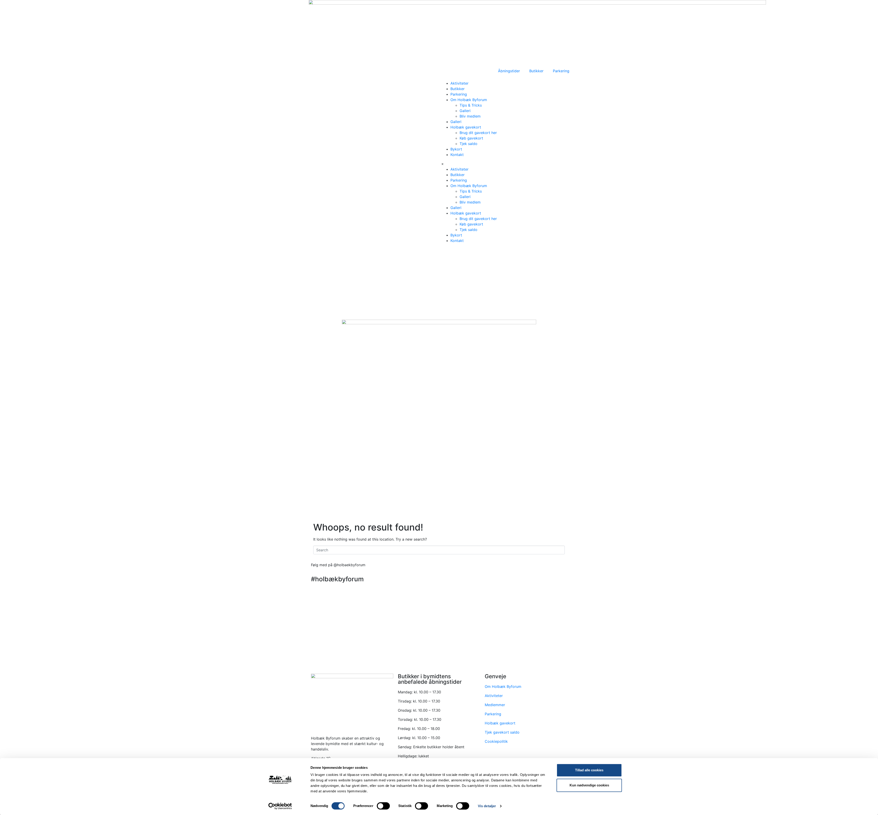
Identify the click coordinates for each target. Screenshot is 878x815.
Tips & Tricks (471, 105)
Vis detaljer (487, 806)
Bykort (456, 149)
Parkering (458, 94)
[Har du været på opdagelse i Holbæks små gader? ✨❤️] (264, 603)
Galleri (465, 110)
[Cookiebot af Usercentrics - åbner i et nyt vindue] (280, 806)
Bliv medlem (470, 116)
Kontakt (457, 154)
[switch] (383, 806)
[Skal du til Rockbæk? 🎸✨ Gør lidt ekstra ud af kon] (613, 600)
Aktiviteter (459, 83)
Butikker (457, 88)
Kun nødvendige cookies (589, 785)
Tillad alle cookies (589, 770)
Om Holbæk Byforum (468, 99)
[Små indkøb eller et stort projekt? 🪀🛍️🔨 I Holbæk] (89, 600)
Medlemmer (495, 704)
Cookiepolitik (496, 741)
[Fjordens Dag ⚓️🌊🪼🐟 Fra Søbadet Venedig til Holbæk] (89, 652)
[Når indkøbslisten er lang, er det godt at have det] (788, 603)
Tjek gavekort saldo (502, 732)
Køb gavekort (471, 138)
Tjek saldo (468, 143)
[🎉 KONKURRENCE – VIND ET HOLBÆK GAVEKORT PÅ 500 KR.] (439, 614)
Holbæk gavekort (465, 127)
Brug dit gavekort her (478, 132)
